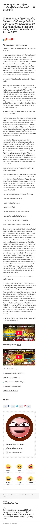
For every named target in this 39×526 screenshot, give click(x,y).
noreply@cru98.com (15, 452)
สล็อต (11, 288)
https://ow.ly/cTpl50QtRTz (11, 377)
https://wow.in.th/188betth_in (14, 382)
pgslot (19, 344)
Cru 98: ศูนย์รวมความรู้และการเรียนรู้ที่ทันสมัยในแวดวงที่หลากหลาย (16, 7)
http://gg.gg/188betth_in (10, 390)
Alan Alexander (14, 448)
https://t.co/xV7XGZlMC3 (13, 386)
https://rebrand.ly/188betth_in (14, 373)
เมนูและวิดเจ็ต (34, 7)
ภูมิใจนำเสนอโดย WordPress (10, 523)
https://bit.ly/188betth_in (11, 369)
